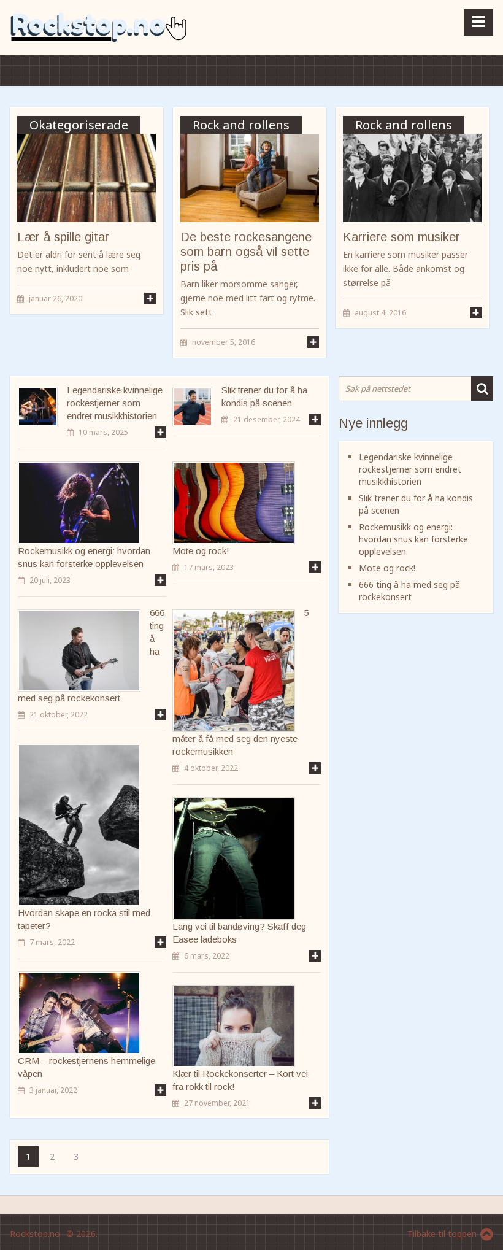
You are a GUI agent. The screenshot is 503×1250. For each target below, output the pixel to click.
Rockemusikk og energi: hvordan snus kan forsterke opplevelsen (413, 539)
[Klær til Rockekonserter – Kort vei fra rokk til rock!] (233, 1026)
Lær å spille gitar (63, 237)
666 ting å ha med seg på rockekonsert (409, 591)
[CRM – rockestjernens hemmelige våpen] (79, 1012)
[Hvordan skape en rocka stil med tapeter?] (79, 825)
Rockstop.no (35, 1234)
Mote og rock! (387, 568)
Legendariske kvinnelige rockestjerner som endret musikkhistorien (115, 403)
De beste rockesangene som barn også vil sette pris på (246, 251)
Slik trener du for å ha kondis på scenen (264, 396)
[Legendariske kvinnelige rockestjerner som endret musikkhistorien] (38, 406)
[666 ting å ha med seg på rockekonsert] (79, 650)
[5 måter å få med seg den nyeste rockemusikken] (233, 670)
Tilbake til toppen (442, 1234)
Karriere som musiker (401, 237)
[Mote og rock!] (233, 502)
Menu (478, 22)
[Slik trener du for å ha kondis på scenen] (192, 406)
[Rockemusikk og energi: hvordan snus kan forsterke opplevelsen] (79, 502)
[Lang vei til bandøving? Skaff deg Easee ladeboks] (233, 858)
